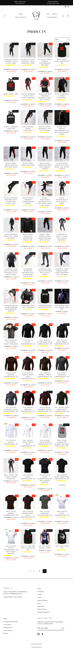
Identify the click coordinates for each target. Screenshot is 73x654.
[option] (20, 2)
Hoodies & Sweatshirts (43, 612)
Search (5, 618)
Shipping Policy (8, 627)
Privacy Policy (7, 624)
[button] (10, 65)
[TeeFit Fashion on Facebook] (42, 634)
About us (6, 633)
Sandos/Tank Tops (42, 600)
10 (39, 571)
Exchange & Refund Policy (11, 621)
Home (21, 14)
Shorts (39, 603)
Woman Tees (40, 606)
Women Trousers (41, 609)
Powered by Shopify (36, 647)
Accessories (52, 17)
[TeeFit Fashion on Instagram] (38, 634)
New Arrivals (20, 17)
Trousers (39, 594)
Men (48, 14)
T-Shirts (39, 597)
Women (55, 14)
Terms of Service (8, 630)
